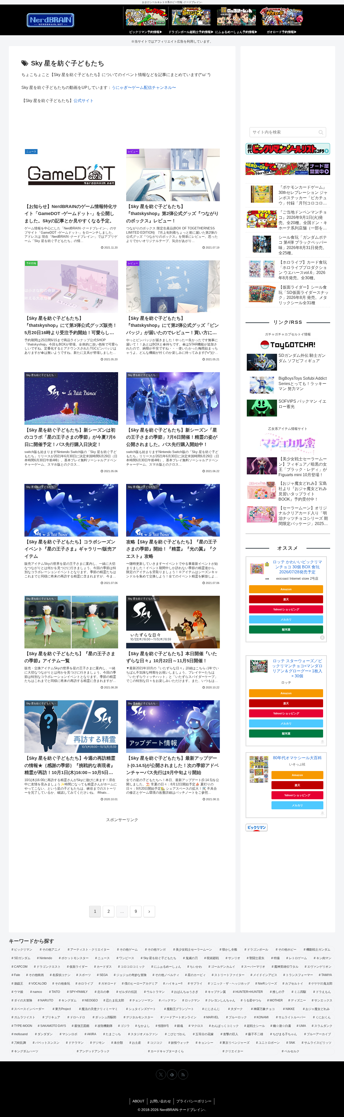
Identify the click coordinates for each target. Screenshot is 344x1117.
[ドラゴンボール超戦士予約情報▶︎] (191, 18)
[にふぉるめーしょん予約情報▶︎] (236, 18)
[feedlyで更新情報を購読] (172, 1074)
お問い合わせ (160, 1101)
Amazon (286, 589)
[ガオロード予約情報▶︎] (281, 18)
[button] (321, 132)
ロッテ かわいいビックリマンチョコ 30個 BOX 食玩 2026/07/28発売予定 (297, 567)
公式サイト (84, 100)
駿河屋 (286, 629)
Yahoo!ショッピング (286, 609)
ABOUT (138, 1101)
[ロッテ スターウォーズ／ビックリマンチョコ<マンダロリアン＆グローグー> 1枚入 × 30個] (259, 666)
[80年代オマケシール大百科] (259, 769)
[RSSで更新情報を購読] (183, 1074)
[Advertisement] (122, 127)
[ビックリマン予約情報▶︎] (145, 18)
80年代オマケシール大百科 (297, 758)
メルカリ (286, 619)
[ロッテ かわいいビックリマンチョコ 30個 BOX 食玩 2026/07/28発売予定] (259, 570)
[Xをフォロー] (161, 1074)
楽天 (286, 599)
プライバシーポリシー (194, 1101)
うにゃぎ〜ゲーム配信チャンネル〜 (144, 87)
